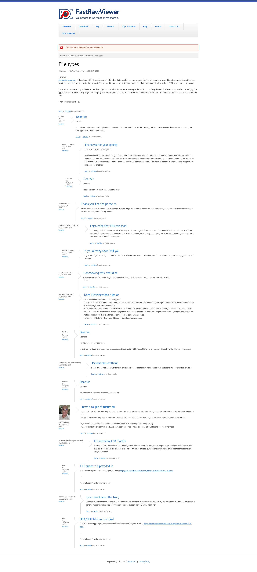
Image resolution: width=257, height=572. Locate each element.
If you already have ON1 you (102, 251)
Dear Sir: (81, 117)
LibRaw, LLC (131, 561)
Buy (97, 26)
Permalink (61, 124)
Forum (158, 26)
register (68, 111)
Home (62, 55)
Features (66, 26)
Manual (110, 26)
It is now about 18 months (110, 441)
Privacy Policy (144, 561)
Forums (71, 55)
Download (83, 26)
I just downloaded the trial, (102, 497)
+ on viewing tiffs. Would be (100, 273)
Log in (61, 111)
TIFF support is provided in (96, 466)
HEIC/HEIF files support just (97, 519)
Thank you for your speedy (101, 145)
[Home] (67, 14)
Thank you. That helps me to (98, 204)
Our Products (68, 33)
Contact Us (174, 26)
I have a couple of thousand (98, 407)
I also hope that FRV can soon (108, 226)
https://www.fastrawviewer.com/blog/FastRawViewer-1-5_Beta (146, 470)
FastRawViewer (97, 11)
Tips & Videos (129, 26)
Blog (145, 26)
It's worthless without (104, 363)
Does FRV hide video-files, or (101, 295)
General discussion (85, 55)
